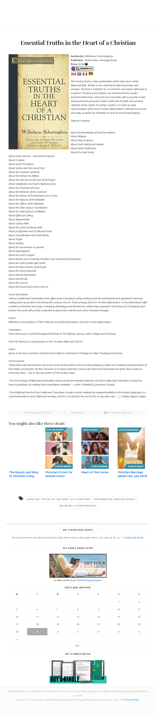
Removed (79, 412)
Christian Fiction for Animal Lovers (58, 474)
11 (37, 617)
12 (57, 617)
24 (17, 631)
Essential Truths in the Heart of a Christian (58, 499)
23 (139, 624)
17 (17, 624)
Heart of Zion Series (95, 472)
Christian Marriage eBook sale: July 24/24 (132, 474)
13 (78, 617)
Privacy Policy (131, 699)
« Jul (77, 645)
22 (118, 624)
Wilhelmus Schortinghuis (78, 505)
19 (57, 624)
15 (118, 617)
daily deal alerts (134, 537)
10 (17, 617)
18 (37, 624)
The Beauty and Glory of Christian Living (24, 474)
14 (98, 617)
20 (78, 624)
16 (139, 617)
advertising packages (89, 580)
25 (37, 631)
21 (98, 624)
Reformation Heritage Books (114, 499)
